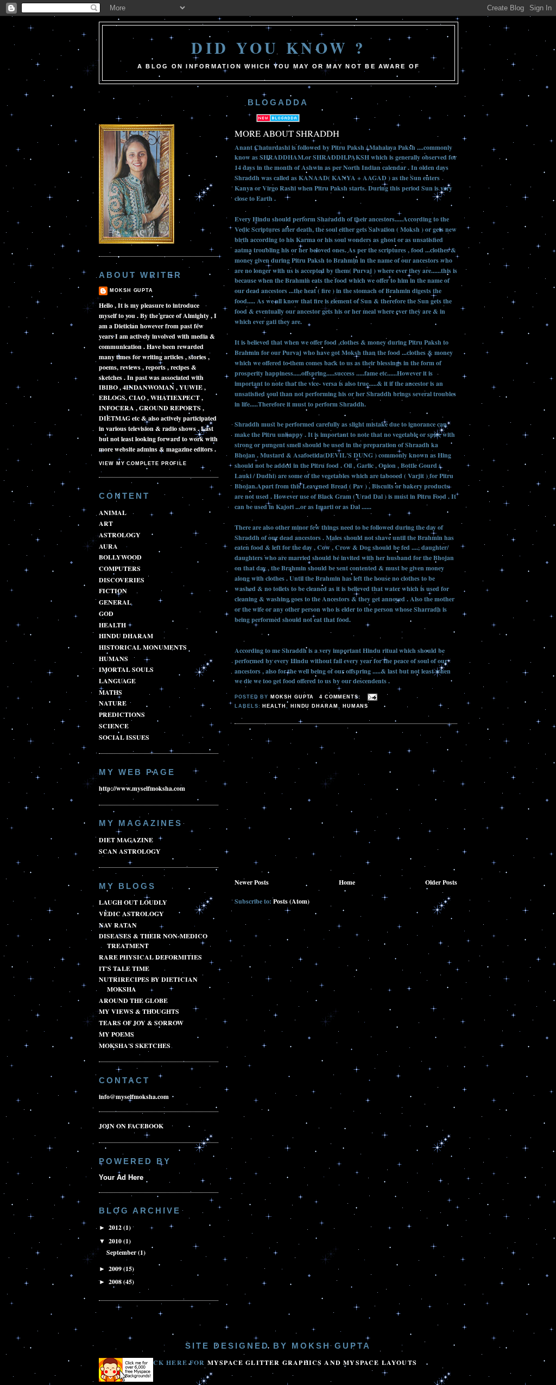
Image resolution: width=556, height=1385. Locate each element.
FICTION (113, 590)
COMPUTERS (120, 568)
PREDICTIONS (122, 714)
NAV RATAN (118, 925)
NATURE (113, 703)
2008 (116, 1281)
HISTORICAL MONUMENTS (143, 647)
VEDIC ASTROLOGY (131, 913)
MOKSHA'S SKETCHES (134, 1045)
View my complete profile (143, 463)
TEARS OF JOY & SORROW (141, 1022)
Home (347, 882)
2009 (116, 1268)
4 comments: (341, 697)
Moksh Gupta (131, 290)
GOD (106, 613)
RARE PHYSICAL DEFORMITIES (150, 957)
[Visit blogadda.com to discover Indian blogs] (278, 119)
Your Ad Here (121, 1177)
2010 (116, 1241)
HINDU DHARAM (314, 706)
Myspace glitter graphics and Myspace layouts (312, 1362)
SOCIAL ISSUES (124, 737)
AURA (108, 546)
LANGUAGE (117, 680)
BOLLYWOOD (120, 557)
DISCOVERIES (121, 580)
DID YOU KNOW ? (278, 47)
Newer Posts (252, 882)
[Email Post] (372, 697)
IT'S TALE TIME (124, 968)
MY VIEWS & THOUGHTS (139, 1011)
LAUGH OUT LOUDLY (133, 902)
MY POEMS (116, 1034)
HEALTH (274, 706)
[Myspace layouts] (126, 1379)
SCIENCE (114, 725)
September (122, 1252)
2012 (116, 1227)
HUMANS (356, 706)
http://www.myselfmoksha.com (142, 788)
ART (106, 523)
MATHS (110, 692)
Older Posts (441, 882)
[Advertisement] (316, 801)
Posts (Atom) (291, 901)
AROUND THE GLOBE (133, 1000)
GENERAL (115, 602)
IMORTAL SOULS (126, 669)
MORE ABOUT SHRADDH (287, 133)
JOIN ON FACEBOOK (131, 1125)
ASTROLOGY (120, 534)
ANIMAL (113, 512)
